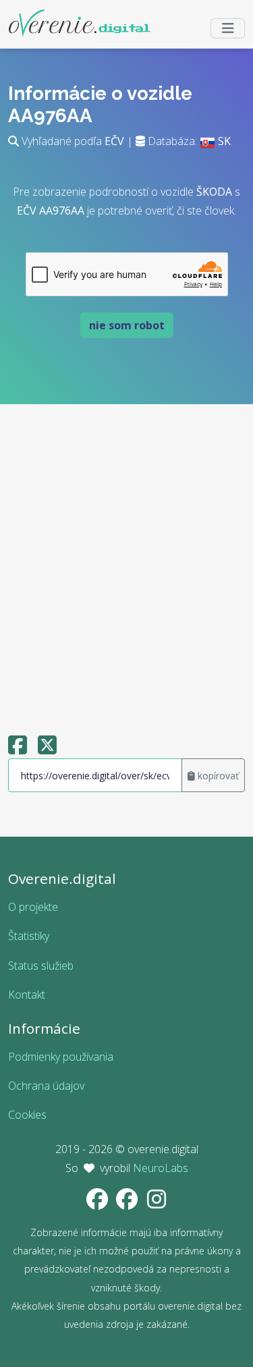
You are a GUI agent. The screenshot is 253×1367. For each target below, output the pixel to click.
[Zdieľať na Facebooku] (17, 749)
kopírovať (217, 775)
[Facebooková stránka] (98, 1203)
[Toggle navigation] (227, 28)
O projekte (33, 906)
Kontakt (26, 994)
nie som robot (127, 325)
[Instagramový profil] (156, 1203)
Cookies (27, 1114)
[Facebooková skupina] (128, 1203)
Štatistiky (28, 935)
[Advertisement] (126, 563)
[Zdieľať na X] (47, 749)
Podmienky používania (60, 1056)
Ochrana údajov (46, 1085)
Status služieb (41, 965)
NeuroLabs (160, 1168)
